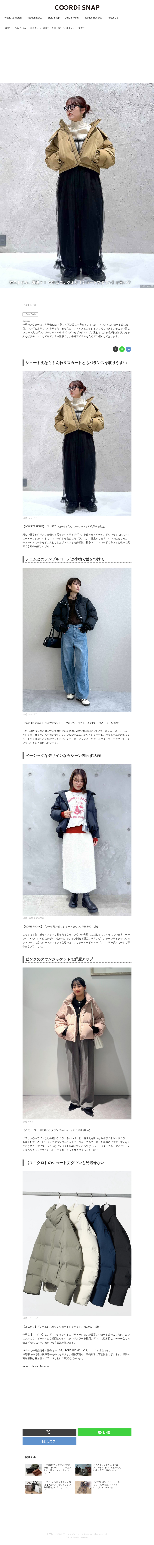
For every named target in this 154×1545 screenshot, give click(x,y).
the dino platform (80, 1537)
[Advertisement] (77, 57)
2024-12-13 (30, 305)
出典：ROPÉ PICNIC (33, 918)
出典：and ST (147, 286)
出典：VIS (28, 1121)
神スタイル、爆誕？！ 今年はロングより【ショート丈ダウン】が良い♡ (70, 282)
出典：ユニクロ (30, 1318)
